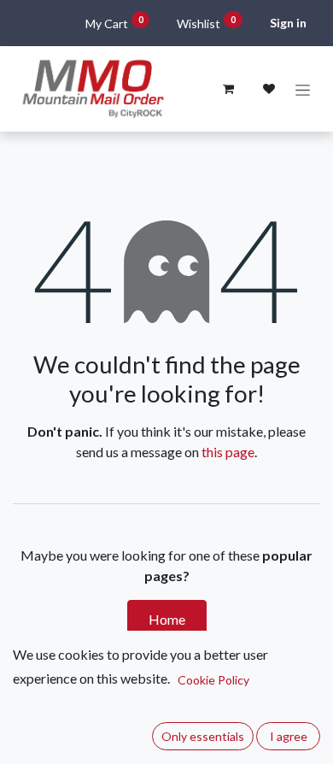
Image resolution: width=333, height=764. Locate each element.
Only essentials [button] (202, 736)
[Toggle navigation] (302, 89)
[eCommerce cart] (228, 89)
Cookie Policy (213, 680)
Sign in (288, 22)
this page (228, 452)
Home (167, 619)
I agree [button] (288, 736)
